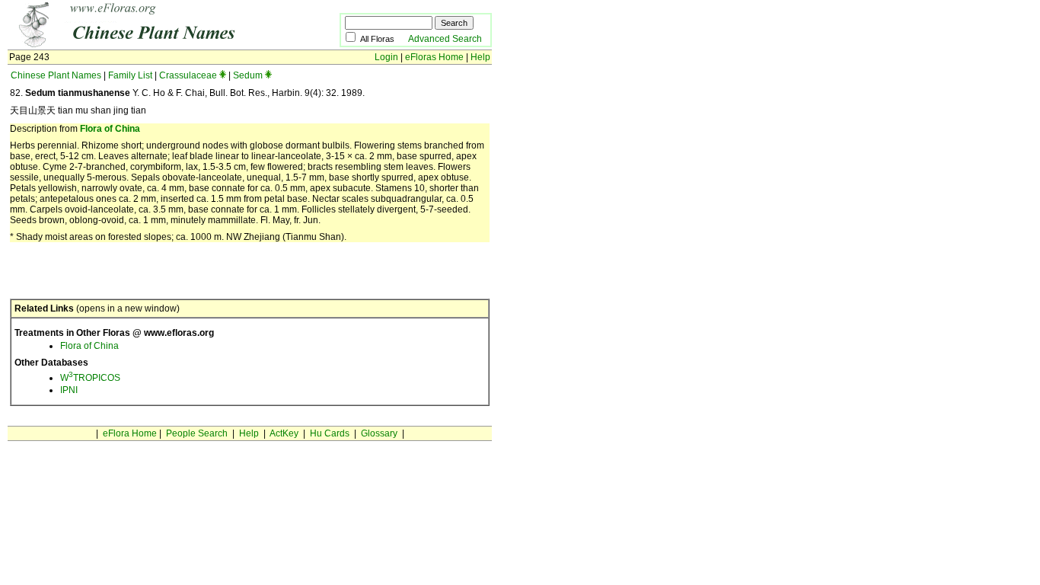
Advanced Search (445, 39)
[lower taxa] (222, 75)
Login (386, 57)
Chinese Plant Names (56, 75)
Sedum (248, 75)
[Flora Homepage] (150, 44)
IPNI (69, 390)
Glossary (379, 433)
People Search (197, 433)
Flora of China (110, 128)
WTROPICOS (90, 377)
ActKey (284, 433)
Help (480, 57)
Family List (130, 75)
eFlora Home (130, 433)
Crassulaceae (188, 75)
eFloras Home (434, 57)
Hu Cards (329, 433)
